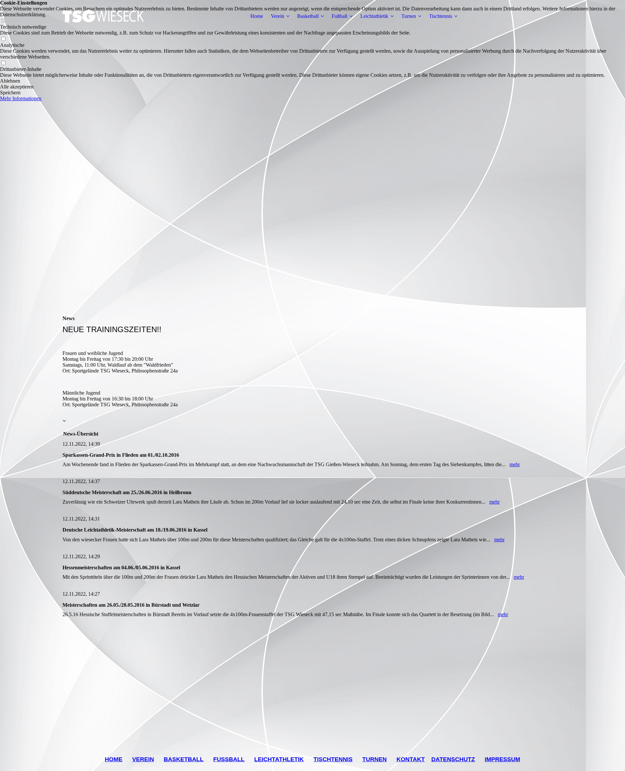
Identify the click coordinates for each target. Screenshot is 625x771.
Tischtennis (440, 16)
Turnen (408, 16)
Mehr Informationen (20, 98)
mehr (514, 464)
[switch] (3, 39)
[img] (103, 16)
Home (256, 16)
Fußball (339, 16)
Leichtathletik (374, 16)
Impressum (502, 759)
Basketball (308, 16)
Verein (277, 16)
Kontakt (410, 759)
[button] (312, 81)
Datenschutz (453, 759)
